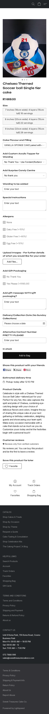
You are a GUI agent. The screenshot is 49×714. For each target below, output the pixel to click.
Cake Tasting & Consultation (15, 537)
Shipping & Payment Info (14, 680)
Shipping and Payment (13, 610)
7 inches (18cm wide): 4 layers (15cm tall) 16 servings (24, 111)
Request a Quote (10, 532)
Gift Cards (7, 586)
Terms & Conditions (11, 670)
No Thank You (14, 276)
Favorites (15, 495)
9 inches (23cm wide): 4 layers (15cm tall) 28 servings (24, 130)
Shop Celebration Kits (12, 541)
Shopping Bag (34, 495)
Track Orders (33, 485)
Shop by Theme (10, 527)
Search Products (10, 561)
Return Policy (9, 685)
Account (6, 566)
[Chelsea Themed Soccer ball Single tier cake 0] (24, 48)
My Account (15, 485)
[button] (33, 4)
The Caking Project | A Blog (15, 546)
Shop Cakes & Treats (12, 517)
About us (7, 620)
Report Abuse (9, 695)
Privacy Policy (9, 605)
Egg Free (15, 243)
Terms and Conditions (12, 600)
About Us (7, 690)
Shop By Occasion (11, 522)
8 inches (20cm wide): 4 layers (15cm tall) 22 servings (24, 121)
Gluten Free (17, 236)
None (9, 222)
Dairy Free (16, 229)
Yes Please (18, 283)
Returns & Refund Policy (13, 615)
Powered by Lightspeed (13, 708)
